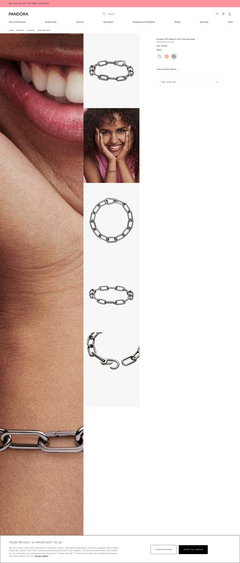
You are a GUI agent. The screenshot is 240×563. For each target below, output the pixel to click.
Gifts (230, 22)
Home (11, 30)
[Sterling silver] (159, 56)
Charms (80, 22)
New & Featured (17, 22)
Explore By (51, 22)
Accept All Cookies (193, 549)
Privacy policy (41, 556)
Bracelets (108, 22)
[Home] (18, 14)
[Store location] (223, 14)
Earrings (204, 22)
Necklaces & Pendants (144, 22)
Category (31, 30)
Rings (177, 22)
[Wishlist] (217, 14)
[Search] (104, 14)
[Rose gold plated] (167, 56)
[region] (120, 549)
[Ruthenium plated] (174, 56)
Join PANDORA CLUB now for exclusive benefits (32, 3)
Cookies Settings (163, 549)
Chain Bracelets (44, 30)
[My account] (229, 14)
